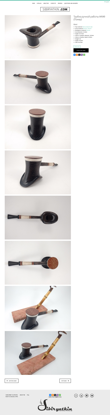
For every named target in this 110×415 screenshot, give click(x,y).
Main (33, 3)
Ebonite (88, 30)
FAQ (28, 395)
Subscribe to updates (12, 395)
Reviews (60, 3)
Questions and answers (71, 3)
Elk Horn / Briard (87, 28)
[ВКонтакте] (74, 55)
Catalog (39, 3)
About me (46, 3)
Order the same (81, 50)
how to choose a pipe (12, 396)
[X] (79, 55)
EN (108, 2)
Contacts (53, 3)
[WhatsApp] (84, 55)
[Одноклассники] (77, 55)
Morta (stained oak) (87, 27)
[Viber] (82, 55)
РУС (105, 2)
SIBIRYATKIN (55, 9)
